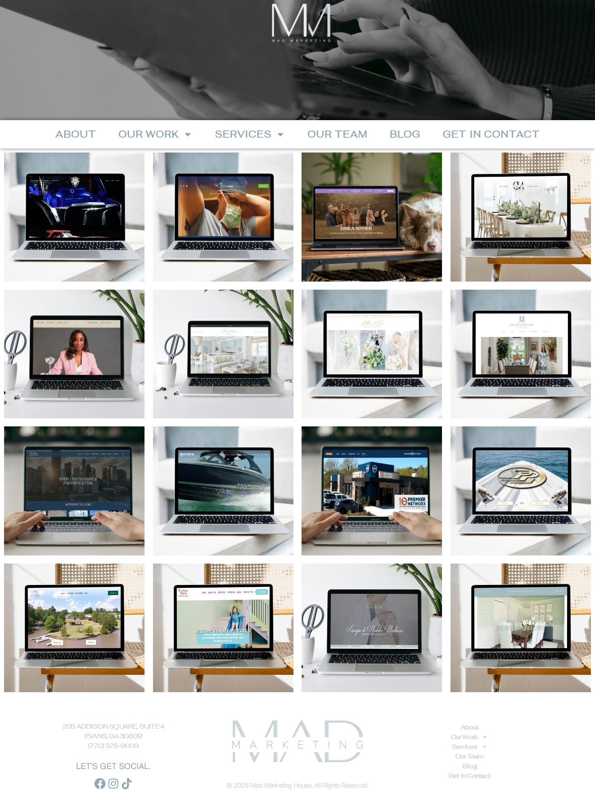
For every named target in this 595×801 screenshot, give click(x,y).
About (75, 134)
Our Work (149, 134)
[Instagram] (113, 783)
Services (243, 134)
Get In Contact (491, 134)
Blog (405, 134)
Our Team (338, 134)
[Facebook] (100, 783)
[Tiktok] (126, 783)
